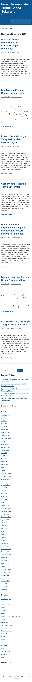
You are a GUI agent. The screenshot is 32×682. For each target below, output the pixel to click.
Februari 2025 (5, 467)
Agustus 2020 (5, 581)
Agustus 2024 (5, 485)
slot (2, 642)
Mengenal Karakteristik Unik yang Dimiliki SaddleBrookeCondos (13, 385)
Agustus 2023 (5, 520)
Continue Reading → (7, 80)
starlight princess (6, 651)
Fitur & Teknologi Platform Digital (11, 616)
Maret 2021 (4, 560)
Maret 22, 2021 (5, 97)
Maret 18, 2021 (5, 146)
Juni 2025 (4, 456)
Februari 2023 (5, 534)
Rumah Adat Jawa (6, 631)
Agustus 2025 (5, 450)
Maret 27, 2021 (5, 52)
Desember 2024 (6, 473)
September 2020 (6, 578)
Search (28, 21)
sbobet (3, 636)
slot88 (3, 648)
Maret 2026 (4, 429)
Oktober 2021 (5, 552)
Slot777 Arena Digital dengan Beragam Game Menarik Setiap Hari (14, 395)
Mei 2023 (4, 528)
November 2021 (6, 549)
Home (2, 28)
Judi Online (4, 622)
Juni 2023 (4, 525)
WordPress (11, 676)
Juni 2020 (4, 587)
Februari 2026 (5, 432)
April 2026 (4, 427)
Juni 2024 (4, 491)
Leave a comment (16, 52)
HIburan (3, 619)
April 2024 (4, 496)
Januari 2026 (5, 435)
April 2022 (4, 540)
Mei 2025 (4, 458)
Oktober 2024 (5, 479)
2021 (6, 28)
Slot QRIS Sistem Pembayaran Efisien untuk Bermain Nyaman (14, 399)
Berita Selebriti (5, 604)
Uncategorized (5, 654)
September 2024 (6, 482)
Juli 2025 (4, 453)
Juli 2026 (4, 418)
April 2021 (4, 557)
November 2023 (6, 511)
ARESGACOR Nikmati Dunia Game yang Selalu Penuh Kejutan (14, 380)
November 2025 (6, 441)
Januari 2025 (5, 470)
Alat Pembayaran (6, 599)
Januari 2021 (5, 566)
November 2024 (6, 476)
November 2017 (6, 589)
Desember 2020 (6, 569)
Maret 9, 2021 (5, 284)
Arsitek (3, 602)
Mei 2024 (4, 493)
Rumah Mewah (5, 634)
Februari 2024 (5, 502)
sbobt (3, 639)
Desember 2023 (6, 508)
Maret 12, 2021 (5, 237)
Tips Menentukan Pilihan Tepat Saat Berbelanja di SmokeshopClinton (15, 390)
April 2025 (4, 461)
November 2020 (6, 572)
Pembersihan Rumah (7, 625)
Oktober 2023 (5, 514)
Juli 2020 (4, 584)
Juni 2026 (4, 421)
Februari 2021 (5, 563)
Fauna (3, 613)
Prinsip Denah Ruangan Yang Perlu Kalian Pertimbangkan (14, 139)
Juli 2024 (4, 488)
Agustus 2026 (5, 415)
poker (3, 628)
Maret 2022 (4, 543)
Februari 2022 (5, 546)
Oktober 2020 (5, 575)
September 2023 (6, 517)
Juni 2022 (4, 537)
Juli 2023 (4, 522)
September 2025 (6, 447)
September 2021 (6, 555)
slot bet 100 (4, 645)
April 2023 (4, 531)
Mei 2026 (4, 424)
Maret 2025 (4, 464)
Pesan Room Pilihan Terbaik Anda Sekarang (16, 7)
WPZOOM (16, 678)
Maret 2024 (4, 499)
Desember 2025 (6, 438)
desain (3, 610)
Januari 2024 (5, 505)
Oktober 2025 (5, 444)
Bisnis (3, 607)
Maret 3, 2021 (5, 328)
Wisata (3, 657)
